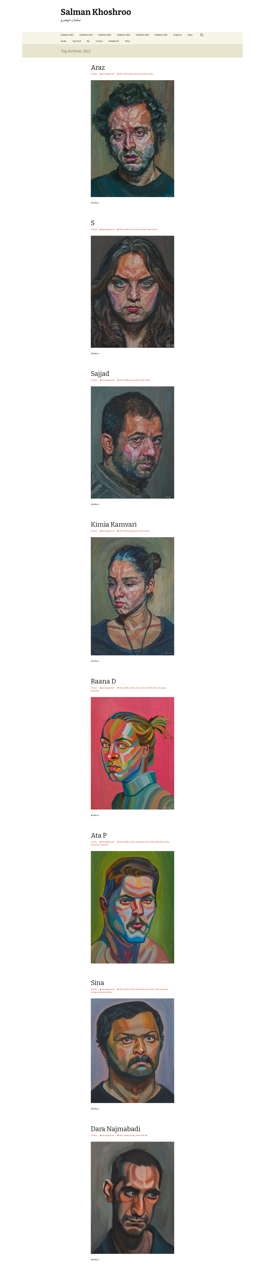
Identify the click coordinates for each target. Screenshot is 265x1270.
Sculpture (177, 35)
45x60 (126, 380)
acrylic (132, 688)
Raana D (103, 681)
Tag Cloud (76, 41)
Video (190, 35)
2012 (121, 74)
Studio (63, 41)
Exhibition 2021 (161, 35)
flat (155, 688)
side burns (137, 74)
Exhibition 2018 (142, 35)
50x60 (126, 229)
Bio (88, 41)
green (161, 842)
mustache (95, 844)
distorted (140, 842)
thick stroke (148, 74)
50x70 (126, 74)
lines (159, 688)
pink (164, 688)
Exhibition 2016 (123, 35)
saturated (95, 690)
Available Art (114, 41)
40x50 (126, 989)
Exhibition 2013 (67, 35)
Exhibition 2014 (86, 35)
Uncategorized (108, 74)
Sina (97, 983)
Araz (98, 67)
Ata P (99, 835)
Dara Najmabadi (115, 1129)
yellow (109, 992)
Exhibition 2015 (104, 35)
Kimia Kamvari (114, 525)
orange (94, 992)
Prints (127, 41)
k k (137, 531)
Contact (99, 41)
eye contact (135, 229)
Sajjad (100, 374)
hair (131, 74)
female (143, 229)
